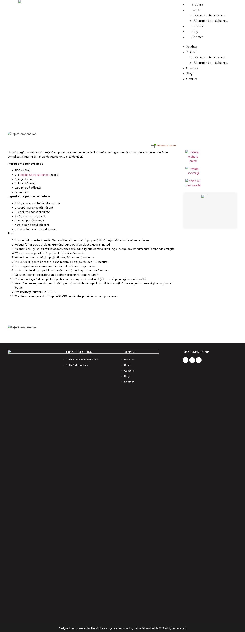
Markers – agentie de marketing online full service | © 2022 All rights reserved (141, 628)
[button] (203, 41)
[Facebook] (199, 222)
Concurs (197, 26)
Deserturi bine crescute (209, 15)
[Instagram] (209, 222)
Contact (197, 37)
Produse (197, 4)
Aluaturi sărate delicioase (210, 20)
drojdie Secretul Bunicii (34, 174)
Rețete (196, 10)
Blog (195, 31)
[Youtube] (219, 222)
